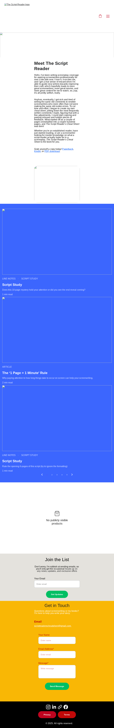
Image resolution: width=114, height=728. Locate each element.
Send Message (57, 686)
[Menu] (108, 16)
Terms (67, 715)
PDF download (52, 151)
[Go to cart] (100, 16)
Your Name (44, 635)
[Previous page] (41, 474)
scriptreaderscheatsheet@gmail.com (52, 626)
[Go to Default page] (60, 707)
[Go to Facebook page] (66, 707)
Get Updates (57, 594)
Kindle (37, 151)
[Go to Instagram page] (48, 707)
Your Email (39, 578)
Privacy (47, 715)
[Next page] (72, 474)
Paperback (67, 149)
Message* (43, 663)
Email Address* (46, 649)
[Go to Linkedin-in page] (54, 707)
